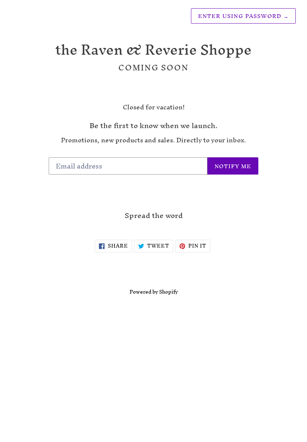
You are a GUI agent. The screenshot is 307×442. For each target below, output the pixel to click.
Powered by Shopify (154, 292)
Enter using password (243, 16)
